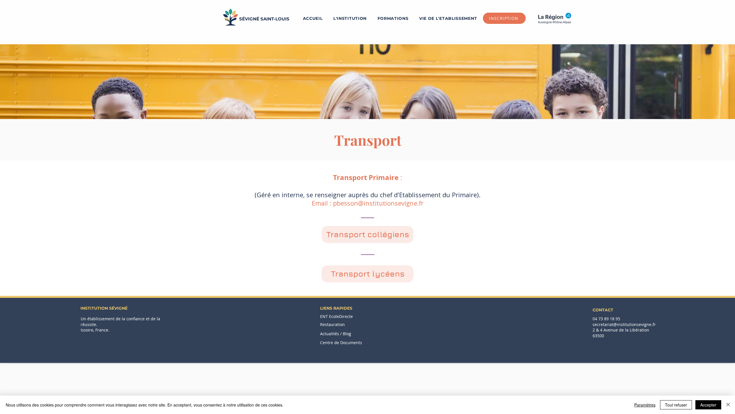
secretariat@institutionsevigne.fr (624, 324)
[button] (392, 18)
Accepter (708, 405)
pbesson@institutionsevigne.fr (378, 203)
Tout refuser (676, 405)
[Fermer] (728, 404)
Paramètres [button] (644, 405)
